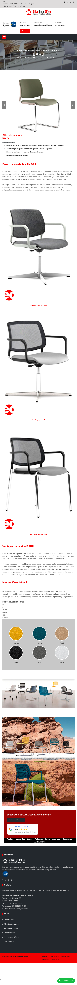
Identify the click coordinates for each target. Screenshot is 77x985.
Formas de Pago (64, 956)
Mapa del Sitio (46, 959)
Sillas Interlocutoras (39, 58)
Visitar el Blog (9, 941)
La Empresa (45, 956)
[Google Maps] (67, 2)
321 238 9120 (60, 25)
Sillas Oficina (9, 920)
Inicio (17, 58)
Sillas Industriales (10, 933)
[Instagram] (70, 2)
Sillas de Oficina (26, 58)
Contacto (25, 31)
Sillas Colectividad (11, 928)
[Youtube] (73, 2)
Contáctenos (55, 959)
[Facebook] (64, 2)
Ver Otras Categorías (16, 820)
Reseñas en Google (21, 826)
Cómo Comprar (54, 956)
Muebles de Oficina (11, 937)
